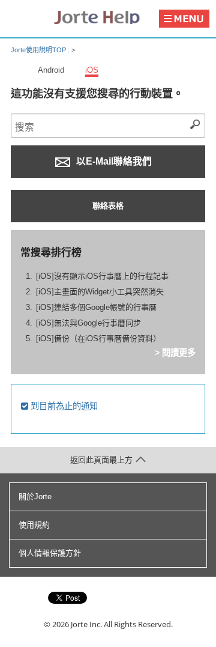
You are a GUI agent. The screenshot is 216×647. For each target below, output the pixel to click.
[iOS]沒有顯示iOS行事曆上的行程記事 (102, 276)
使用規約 (34, 524)
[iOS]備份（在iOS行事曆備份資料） (98, 338)
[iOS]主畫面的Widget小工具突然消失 (100, 291)
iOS (91, 69)
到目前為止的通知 (63, 406)
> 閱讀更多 (175, 352)
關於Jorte (35, 496)
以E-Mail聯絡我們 (113, 161)
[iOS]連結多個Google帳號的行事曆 (96, 307)
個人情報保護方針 (50, 552)
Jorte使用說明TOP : (41, 49)
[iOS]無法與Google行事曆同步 (88, 322)
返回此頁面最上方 (101, 459)
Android (51, 69)
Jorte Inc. (86, 624)
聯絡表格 (108, 205)
